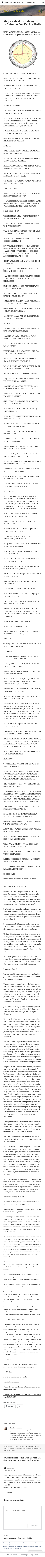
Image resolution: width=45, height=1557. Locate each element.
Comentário (34, 1526)
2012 (38, 1446)
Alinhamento (18, 1448)
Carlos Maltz (33, 1448)
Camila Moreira (19, 1446)
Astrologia (30, 1446)
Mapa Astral (11, 1450)
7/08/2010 (6, 1448)
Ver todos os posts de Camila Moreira (21, 1439)
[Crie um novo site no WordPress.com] (22, 2)
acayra (10, 1468)
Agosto (12, 1448)
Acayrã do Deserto (14, 11)
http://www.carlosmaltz (24, 34)
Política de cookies (15, 1548)
